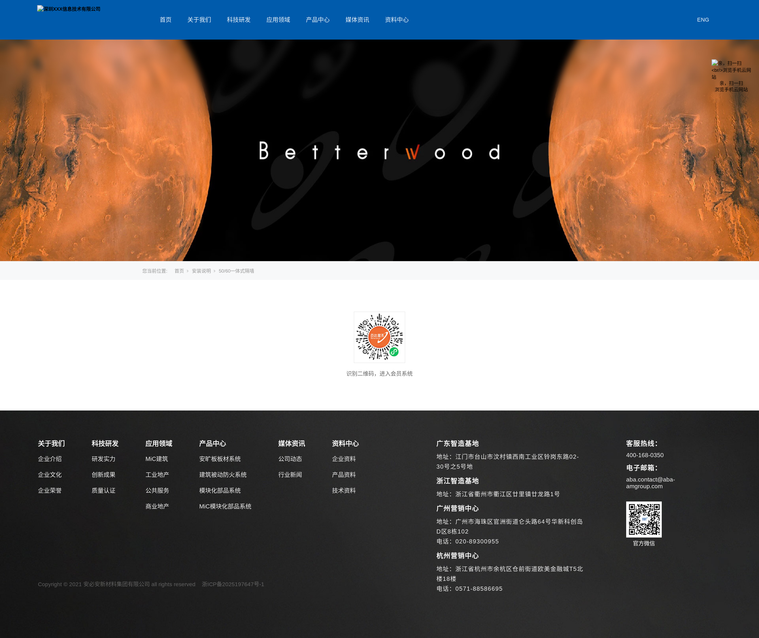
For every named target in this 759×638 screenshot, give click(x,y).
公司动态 (290, 459)
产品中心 (318, 19)
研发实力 (103, 459)
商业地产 (157, 506)
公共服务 (157, 490)
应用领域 (278, 19)
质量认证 (103, 490)
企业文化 (50, 474)
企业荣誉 (50, 490)
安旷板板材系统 (220, 459)
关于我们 (199, 19)
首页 (166, 19)
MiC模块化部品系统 (225, 506)
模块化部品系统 (220, 490)
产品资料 (344, 474)
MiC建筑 (156, 459)
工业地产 (157, 474)
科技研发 (239, 19)
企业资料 (344, 459)
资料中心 (397, 19)
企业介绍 (50, 459)
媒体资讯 (357, 19)
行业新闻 (290, 474)
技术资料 (344, 490)
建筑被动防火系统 (223, 474)
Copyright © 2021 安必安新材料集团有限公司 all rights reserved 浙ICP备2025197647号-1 (151, 584)
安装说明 (201, 271)
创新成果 (103, 474)
